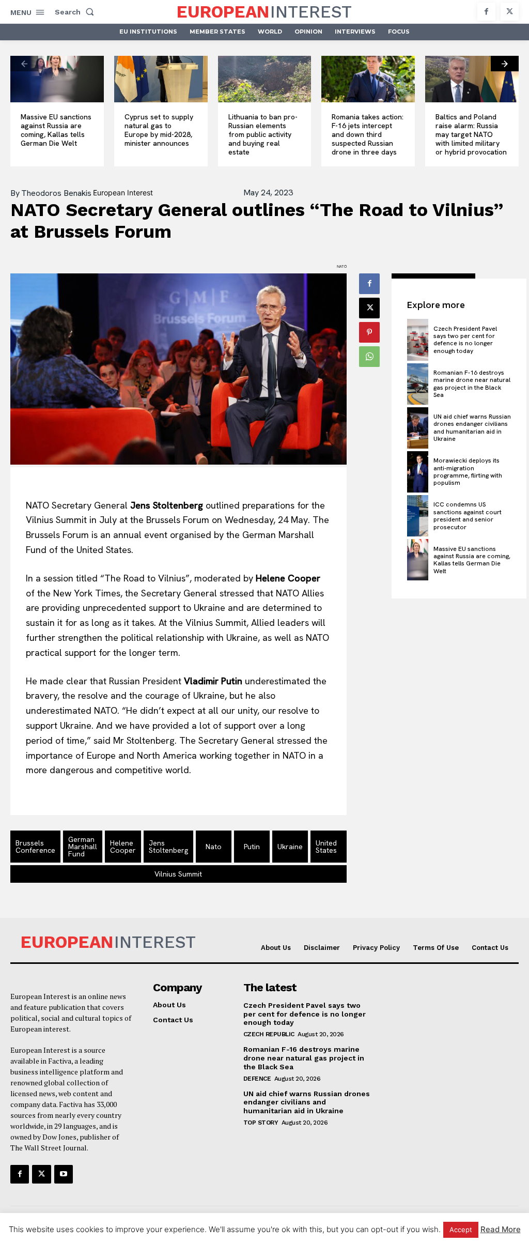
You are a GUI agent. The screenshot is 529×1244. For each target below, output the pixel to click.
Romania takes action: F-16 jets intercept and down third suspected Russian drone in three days (367, 134)
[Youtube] (63, 1174)
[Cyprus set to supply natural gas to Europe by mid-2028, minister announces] (161, 79)
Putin (252, 846)
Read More (500, 1229)
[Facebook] (486, 12)
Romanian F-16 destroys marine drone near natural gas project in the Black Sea (471, 383)
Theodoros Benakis (56, 193)
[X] (510, 12)
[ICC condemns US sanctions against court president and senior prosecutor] (417, 515)
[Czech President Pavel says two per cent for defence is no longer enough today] (417, 339)
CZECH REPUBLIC (268, 1034)
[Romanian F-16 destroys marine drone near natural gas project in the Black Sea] (417, 384)
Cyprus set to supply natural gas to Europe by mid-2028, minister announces (159, 129)
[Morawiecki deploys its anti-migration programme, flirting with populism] (417, 472)
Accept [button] (460, 1229)
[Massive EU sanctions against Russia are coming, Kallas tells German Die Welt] (57, 79)
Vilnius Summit (178, 874)
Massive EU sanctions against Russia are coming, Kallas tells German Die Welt (56, 129)
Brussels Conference (35, 846)
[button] (76, 12)
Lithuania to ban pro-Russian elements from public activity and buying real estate (263, 134)
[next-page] (505, 63)
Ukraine (290, 846)
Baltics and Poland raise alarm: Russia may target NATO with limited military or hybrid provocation (471, 134)
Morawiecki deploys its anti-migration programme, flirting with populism (467, 471)
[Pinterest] (369, 332)
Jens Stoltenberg (168, 846)
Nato (214, 846)
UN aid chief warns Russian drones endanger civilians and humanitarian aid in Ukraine (472, 427)
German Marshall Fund (82, 846)
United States (326, 846)
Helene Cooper (123, 846)
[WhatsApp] (369, 356)
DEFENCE (257, 1078)
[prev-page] (24, 63)
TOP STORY (260, 1122)
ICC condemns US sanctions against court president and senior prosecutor (467, 515)
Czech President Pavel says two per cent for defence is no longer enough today (465, 340)
